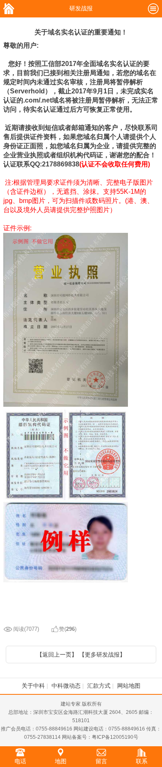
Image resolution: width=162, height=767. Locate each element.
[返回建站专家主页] (8, 11)
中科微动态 (66, 685)
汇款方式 (98, 685)
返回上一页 (56, 654)
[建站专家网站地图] (153, 11)
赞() (67, 629)
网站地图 (128, 685)
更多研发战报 (102, 654)
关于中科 (33, 685)
